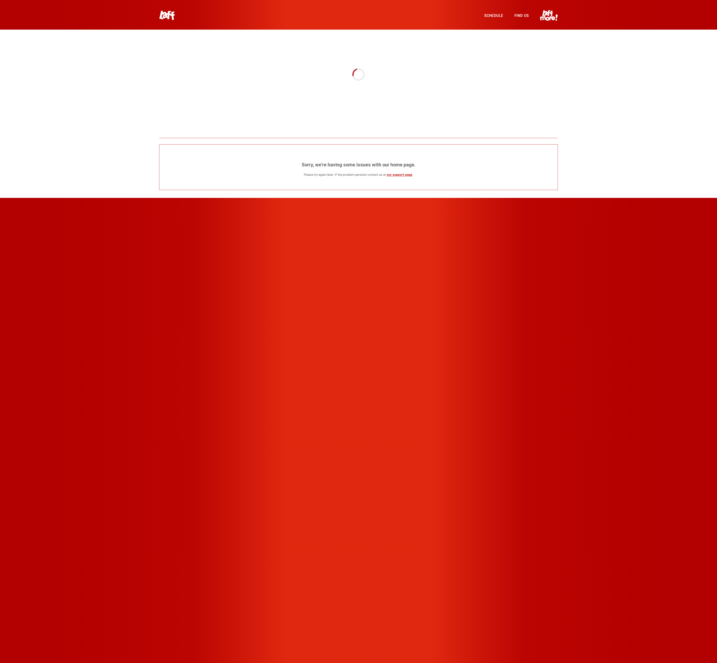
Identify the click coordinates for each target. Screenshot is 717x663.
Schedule (493, 15)
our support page (399, 175)
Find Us (522, 15)
